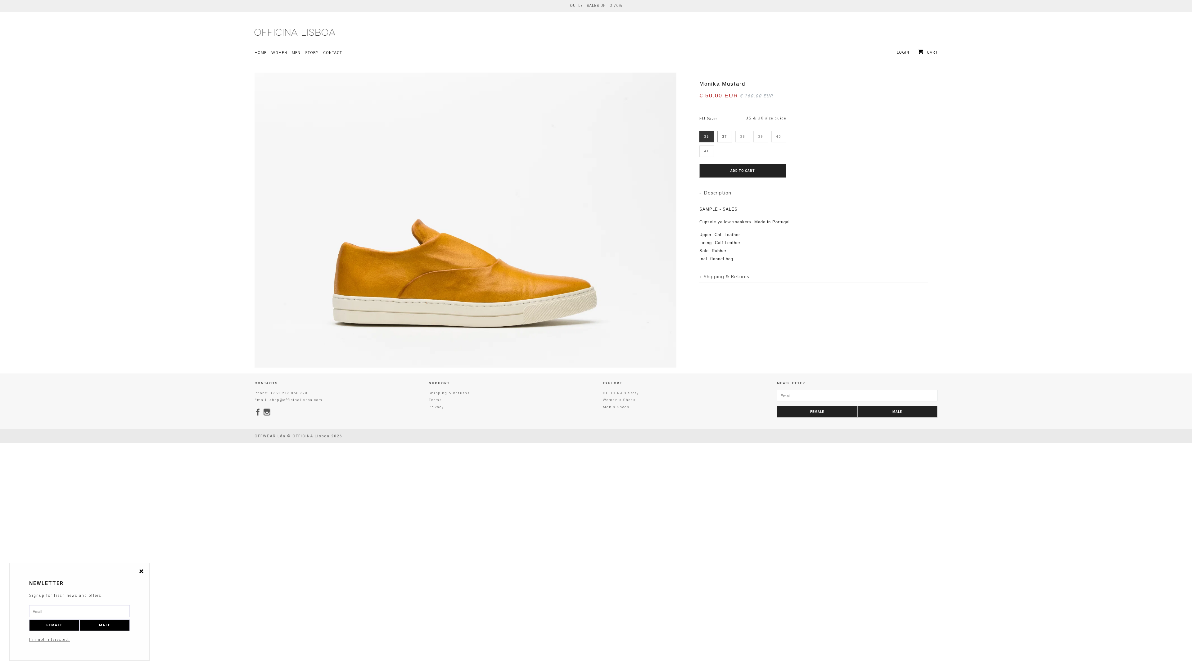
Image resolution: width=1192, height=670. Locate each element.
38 (742, 137)
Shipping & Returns (449, 393)
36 (706, 137)
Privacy (436, 407)
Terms (435, 400)
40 (778, 137)
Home (261, 53)
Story (311, 53)
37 (724, 137)
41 (706, 151)
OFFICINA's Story (621, 393)
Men (296, 53)
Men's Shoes (616, 407)
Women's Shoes (619, 400)
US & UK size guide (766, 118)
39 (760, 137)
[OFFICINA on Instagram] (267, 412)
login (903, 53)
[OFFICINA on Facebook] (258, 412)
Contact (332, 53)
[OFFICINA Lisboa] (295, 32)
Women (279, 53)
